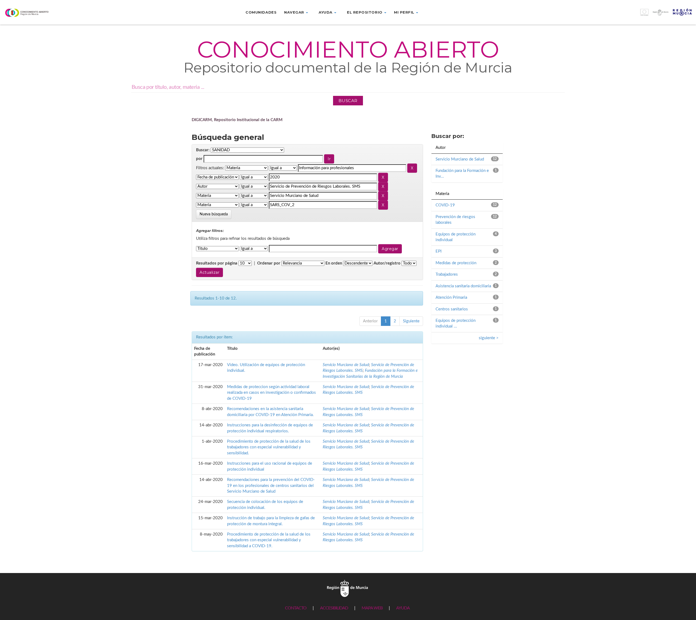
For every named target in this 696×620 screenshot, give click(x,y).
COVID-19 (445, 205)
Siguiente (411, 321)
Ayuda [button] (326, 12)
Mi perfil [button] (404, 12)
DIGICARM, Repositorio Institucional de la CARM (237, 120)
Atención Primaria (451, 297)
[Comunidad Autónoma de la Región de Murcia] (347, 588)
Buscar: (203, 150)
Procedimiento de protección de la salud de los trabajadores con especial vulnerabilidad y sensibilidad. (268, 447)
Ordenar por (268, 263)
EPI (439, 251)
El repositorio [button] (365, 12)
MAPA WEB (372, 608)
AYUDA (403, 608)
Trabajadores (447, 274)
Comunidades (261, 12)
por (199, 159)
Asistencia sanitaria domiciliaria (463, 286)
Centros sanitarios (452, 309)
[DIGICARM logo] (58, 12)
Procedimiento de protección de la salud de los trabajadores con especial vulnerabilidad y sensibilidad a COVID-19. (268, 540)
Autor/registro (387, 263)
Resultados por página (216, 263)
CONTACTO (295, 608)
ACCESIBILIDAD (334, 608)
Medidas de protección (456, 263)
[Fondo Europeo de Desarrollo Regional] (609, 15)
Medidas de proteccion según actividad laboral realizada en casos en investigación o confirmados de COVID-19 (271, 393)
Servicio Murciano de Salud (346, 365)
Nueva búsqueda (214, 214)
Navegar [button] (294, 12)
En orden (333, 263)
